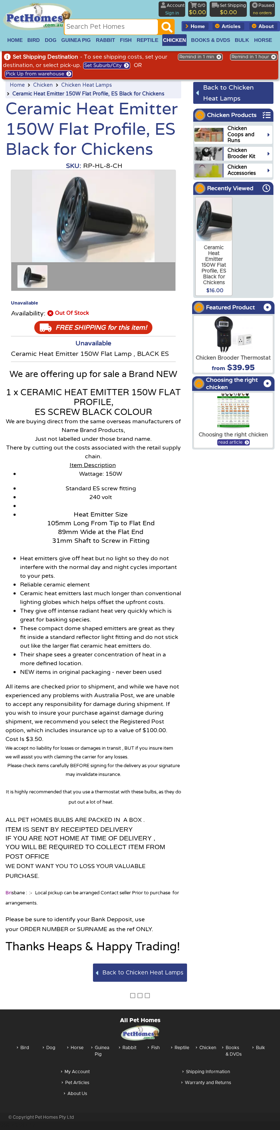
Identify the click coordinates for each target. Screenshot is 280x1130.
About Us (77, 1093)
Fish (155, 1047)
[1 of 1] (32, 276)
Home (17, 85)
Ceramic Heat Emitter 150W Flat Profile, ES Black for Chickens (88, 94)
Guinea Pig (102, 1050)
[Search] (167, 29)
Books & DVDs (234, 1050)
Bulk (260, 1047)
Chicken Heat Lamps (86, 85)
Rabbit (129, 1047)
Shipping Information (208, 1072)
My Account (77, 1072)
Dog (50, 1047)
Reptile (182, 1047)
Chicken (43, 85)
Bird (24, 1047)
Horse (77, 1047)
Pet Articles (77, 1082)
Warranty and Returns (208, 1082)
